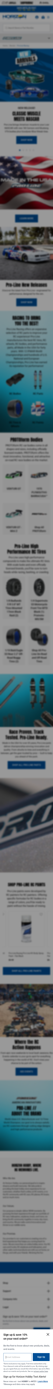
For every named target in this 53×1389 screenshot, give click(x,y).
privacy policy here (41, 1371)
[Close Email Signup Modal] (48, 1334)
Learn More (43, 1381)
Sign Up (41, 1357)
